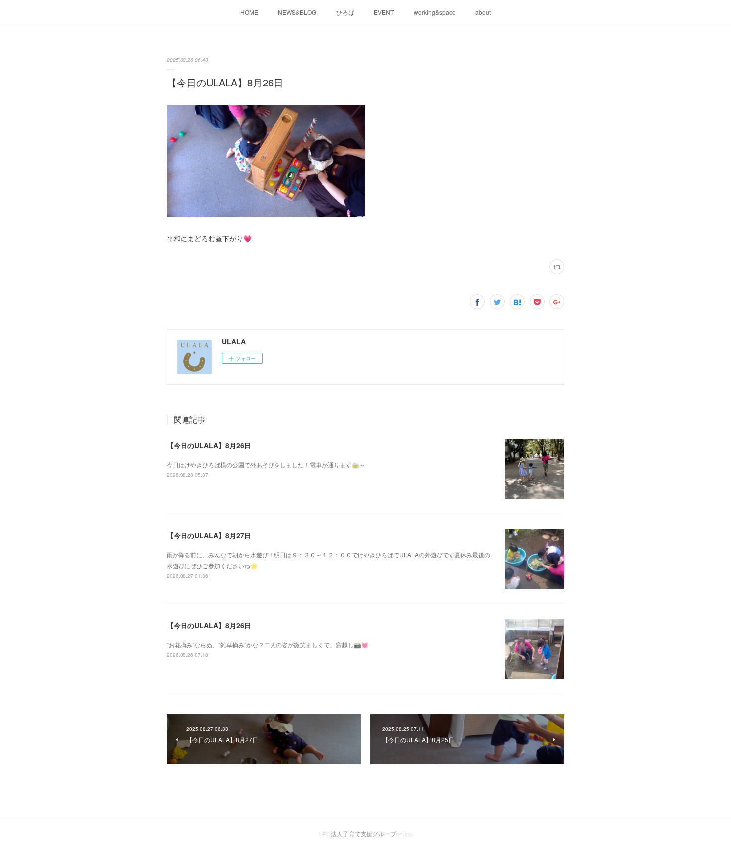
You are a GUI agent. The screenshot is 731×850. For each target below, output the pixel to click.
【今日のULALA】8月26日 (209, 445)
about (483, 12)
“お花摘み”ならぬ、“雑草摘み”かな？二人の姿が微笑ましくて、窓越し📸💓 (267, 644)
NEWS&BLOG (297, 12)
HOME (249, 12)
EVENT (384, 12)
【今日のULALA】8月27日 (209, 535)
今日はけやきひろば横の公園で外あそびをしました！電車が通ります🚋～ (266, 464)
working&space (435, 12)
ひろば (345, 12)
